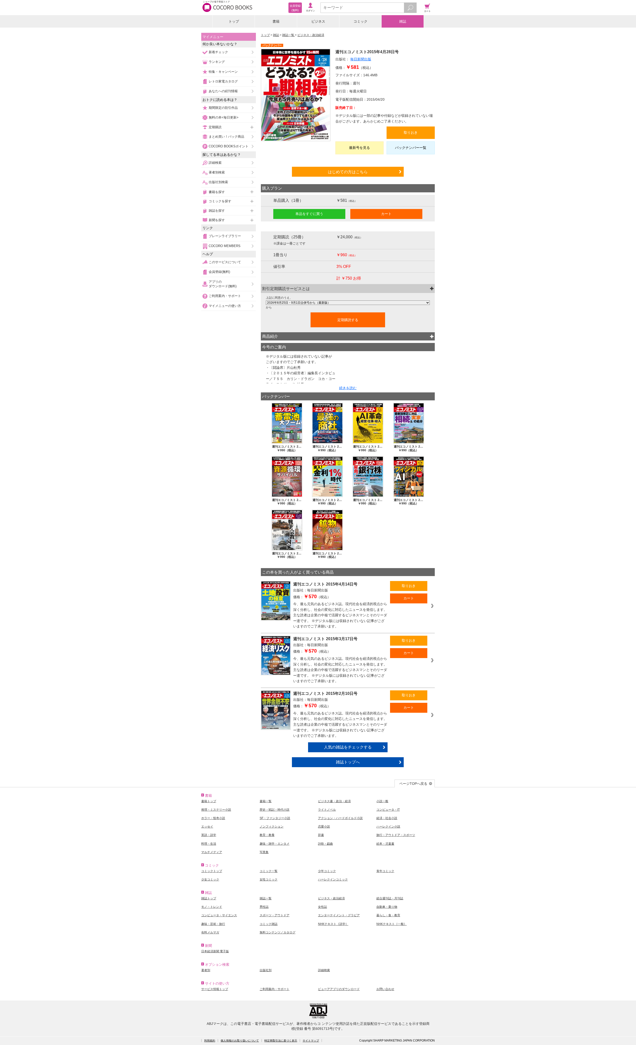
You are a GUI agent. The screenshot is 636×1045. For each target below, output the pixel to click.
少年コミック (327, 871)
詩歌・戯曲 (325, 843)
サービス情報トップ (214, 989)
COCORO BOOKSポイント (228, 146)
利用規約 (209, 1040)
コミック (360, 21)
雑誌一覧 (288, 35)
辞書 (321, 835)
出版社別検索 (218, 182)
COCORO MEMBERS (224, 246)
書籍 (276, 21)
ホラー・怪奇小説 (213, 818)
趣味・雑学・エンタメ (274, 843)
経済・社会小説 (386, 818)
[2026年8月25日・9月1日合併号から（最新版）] (348, 302)
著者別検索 (217, 172)
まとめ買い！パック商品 (226, 136)
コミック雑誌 (269, 924)
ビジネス (318, 21)
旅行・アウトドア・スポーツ (395, 835)
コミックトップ (211, 871)
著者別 (205, 970)
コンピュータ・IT (388, 809)
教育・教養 (267, 835)
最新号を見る (359, 148)
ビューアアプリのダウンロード (339, 989)
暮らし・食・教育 (388, 915)
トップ (234, 21)
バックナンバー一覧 (410, 148)
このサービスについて (225, 262)
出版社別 (266, 970)
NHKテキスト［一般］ (391, 924)
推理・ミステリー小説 (216, 809)
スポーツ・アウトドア (274, 915)
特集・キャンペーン (223, 72)
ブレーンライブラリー (225, 236)
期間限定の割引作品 (223, 108)
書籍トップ (208, 801)
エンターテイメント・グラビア (339, 915)
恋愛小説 (324, 826)
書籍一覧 (266, 801)
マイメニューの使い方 (225, 306)
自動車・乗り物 (386, 907)
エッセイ (207, 826)
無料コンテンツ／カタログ (277, 932)
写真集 (264, 852)
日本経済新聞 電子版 (215, 951)
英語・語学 (208, 835)
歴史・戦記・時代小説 (274, 809)
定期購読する (347, 320)
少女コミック (210, 879)
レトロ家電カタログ (223, 81)
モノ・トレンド (211, 907)
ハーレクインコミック (333, 879)
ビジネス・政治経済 (310, 35)
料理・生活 (208, 843)
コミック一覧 (269, 871)
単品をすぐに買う (309, 214)
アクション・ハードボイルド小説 (340, 818)
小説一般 (382, 801)
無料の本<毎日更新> (223, 117)
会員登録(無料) (219, 272)
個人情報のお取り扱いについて (240, 1040)
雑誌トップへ (348, 762)
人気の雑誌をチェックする (348, 747)
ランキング (217, 62)
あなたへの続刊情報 (223, 91)
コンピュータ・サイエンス (219, 915)
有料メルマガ (210, 932)
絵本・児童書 (385, 843)
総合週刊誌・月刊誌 (389, 898)
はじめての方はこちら (348, 171)
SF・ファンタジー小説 (275, 818)
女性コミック (269, 879)
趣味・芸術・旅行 (213, 924)
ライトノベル (327, 809)
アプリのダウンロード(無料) (223, 284)
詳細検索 (215, 163)
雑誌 (402, 21)
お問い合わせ (385, 989)
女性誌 (322, 907)
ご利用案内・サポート (225, 296)
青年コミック (385, 871)
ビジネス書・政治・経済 (334, 801)
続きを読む (348, 388)
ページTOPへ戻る (413, 784)
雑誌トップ (208, 898)
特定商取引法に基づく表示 (280, 1040)
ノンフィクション (271, 826)
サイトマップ (311, 1040)
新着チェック (218, 52)
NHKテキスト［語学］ (333, 924)
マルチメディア (211, 852)
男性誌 (264, 907)
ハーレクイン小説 (388, 826)
